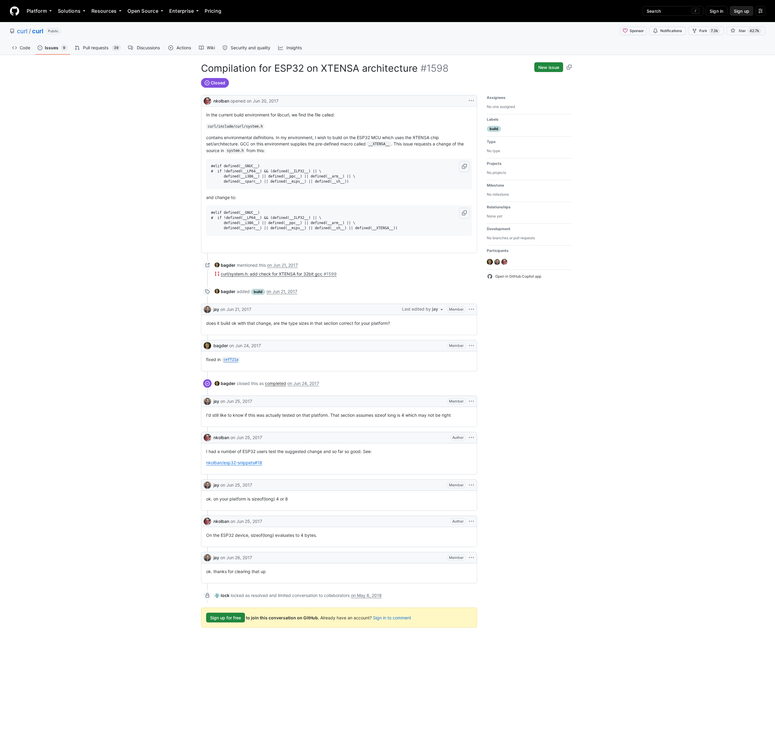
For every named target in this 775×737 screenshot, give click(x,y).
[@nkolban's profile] (207, 100)
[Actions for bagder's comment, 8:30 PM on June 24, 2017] (471, 345)
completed (275, 383)
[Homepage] (14, 11)
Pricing (213, 11)
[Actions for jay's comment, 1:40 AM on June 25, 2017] (471, 401)
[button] (464, 166)
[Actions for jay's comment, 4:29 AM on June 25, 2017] (471, 485)
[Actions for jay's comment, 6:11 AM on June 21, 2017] (471, 309)
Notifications (671, 30)
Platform (37, 11)
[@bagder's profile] (207, 345)
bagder (220, 345)
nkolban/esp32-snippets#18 (234, 462)
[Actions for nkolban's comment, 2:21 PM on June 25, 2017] (471, 521)
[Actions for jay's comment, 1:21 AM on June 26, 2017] (471, 557)
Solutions (69, 11)
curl (22, 31)
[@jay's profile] (207, 309)
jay (216, 309)
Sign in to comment (392, 617)
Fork (708, 30)
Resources (104, 11)
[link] (225, 265)
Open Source (142, 11)
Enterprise (181, 11)
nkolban (221, 100)
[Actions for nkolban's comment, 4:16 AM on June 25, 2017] (471, 437)
